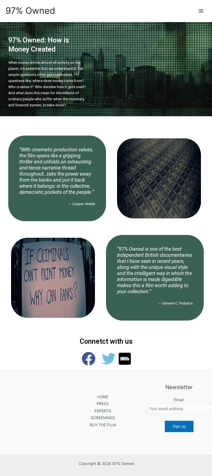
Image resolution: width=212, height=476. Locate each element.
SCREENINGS (103, 418)
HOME (102, 397)
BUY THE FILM (103, 425)
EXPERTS (102, 411)
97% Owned (30, 10)
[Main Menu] (201, 11)
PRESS (103, 403)
